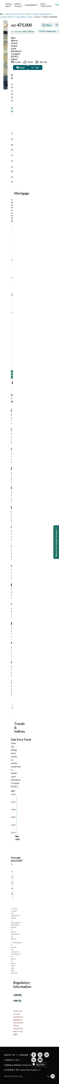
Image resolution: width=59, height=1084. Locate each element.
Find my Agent (8, 5)
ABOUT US (9, 1055)
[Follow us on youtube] (40, 1059)
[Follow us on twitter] (40, 1054)
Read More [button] (11, 110)
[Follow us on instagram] (33, 1059)
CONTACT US (11, 1060)
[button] (56, 542)
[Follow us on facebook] (33, 1054)
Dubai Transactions (46, 5)
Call (37, 67)
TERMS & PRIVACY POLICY (17, 1065)
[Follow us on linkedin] (46, 1054)
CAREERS (23, 1055)
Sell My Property (18, 5)
